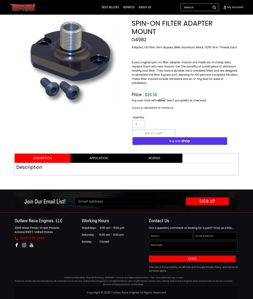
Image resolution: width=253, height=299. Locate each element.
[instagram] (25, 246)
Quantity (138, 117)
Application (98, 158)
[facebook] (18, 246)
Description (42, 158)
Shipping (137, 107)
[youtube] (32, 246)
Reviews (154, 158)
